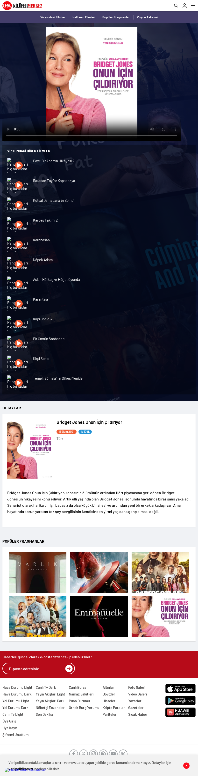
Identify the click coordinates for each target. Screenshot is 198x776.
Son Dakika (44, 714)
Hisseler (109, 701)
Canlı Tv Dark (46, 687)
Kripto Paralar (114, 707)
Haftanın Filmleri (83, 17)
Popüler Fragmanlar (116, 17)
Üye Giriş (9, 721)
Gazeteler (136, 707)
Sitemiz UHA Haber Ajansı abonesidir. (28, 769)
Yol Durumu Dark (15, 707)
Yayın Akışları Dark (50, 701)
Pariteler (110, 714)
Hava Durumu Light (17, 687)
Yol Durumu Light (15, 701)
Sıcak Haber (137, 714)
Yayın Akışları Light (50, 694)
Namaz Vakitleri (81, 694)
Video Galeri (137, 694)
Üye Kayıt (9, 728)
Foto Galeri (136, 687)
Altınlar (108, 687)
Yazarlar (134, 701)
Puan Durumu (79, 701)
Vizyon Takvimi (147, 17)
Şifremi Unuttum (15, 734)
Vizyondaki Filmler (52, 17)
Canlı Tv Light (12, 714)
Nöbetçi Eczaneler (50, 707)
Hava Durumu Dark (17, 694)
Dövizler (109, 694)
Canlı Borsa (77, 687)
